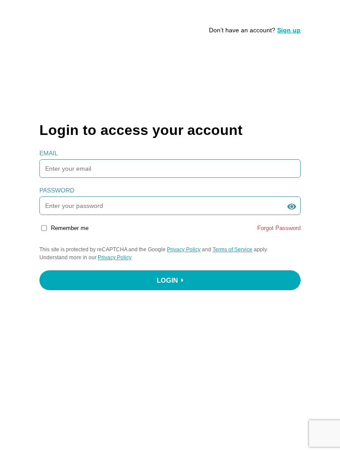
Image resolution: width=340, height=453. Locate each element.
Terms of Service (232, 249)
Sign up (289, 30)
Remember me (70, 228)
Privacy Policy (184, 249)
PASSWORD (56, 190)
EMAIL (48, 153)
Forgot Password (279, 228)
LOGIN (167, 280)
